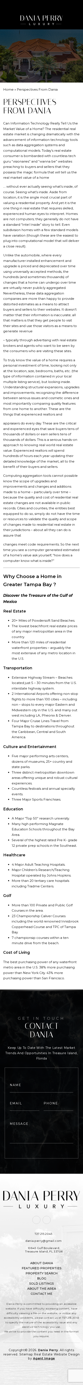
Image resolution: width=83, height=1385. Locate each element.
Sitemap (26, 1354)
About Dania (41, 1263)
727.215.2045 (70, 1317)
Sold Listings (41, 1283)
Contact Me (41, 1294)
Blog (41, 1278)
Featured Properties (42, 1268)
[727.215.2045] (42, 5)
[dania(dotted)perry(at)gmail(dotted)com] (73, 5)
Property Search (42, 1273)
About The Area (41, 1289)
